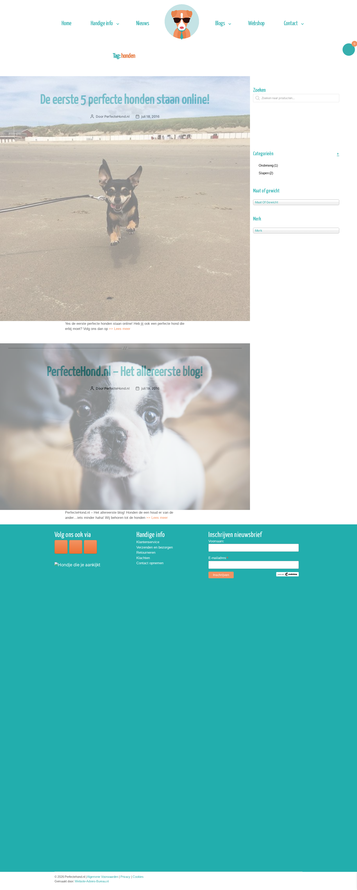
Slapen (266, 173)
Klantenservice (147, 542)
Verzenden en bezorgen (154, 547)
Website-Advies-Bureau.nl (92, 881)
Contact (291, 23)
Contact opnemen (149, 563)
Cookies (138, 876)
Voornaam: (216, 541)
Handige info (102, 23)
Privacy (125, 876)
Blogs (220, 23)
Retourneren (145, 553)
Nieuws (142, 23)
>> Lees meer (119, 329)
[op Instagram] (75, 547)
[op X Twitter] (90, 547)
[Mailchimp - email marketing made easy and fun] (287, 574)
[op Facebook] (61, 547)
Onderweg (268, 165)
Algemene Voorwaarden (102, 876)
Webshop (256, 23)
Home (66, 23)
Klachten (143, 558)
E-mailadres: (218, 558)
